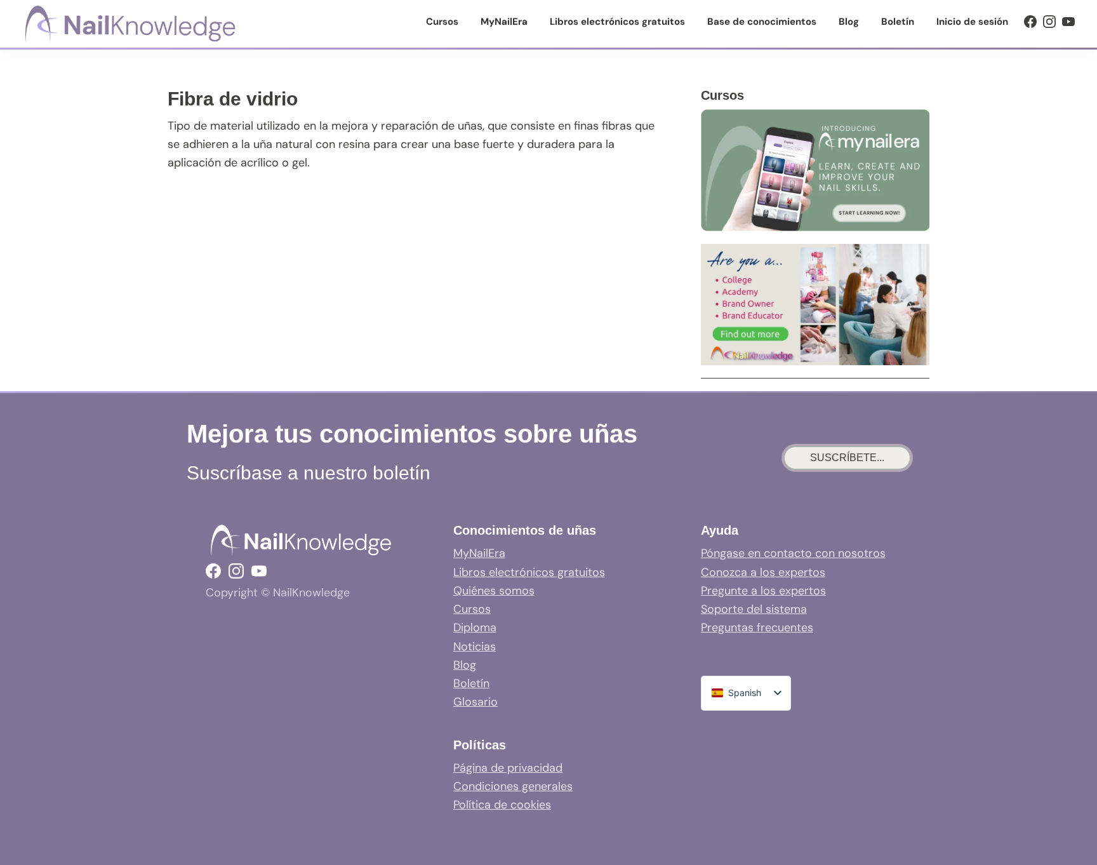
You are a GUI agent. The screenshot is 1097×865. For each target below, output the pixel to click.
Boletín (471, 683)
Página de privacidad (507, 767)
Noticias (474, 646)
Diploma (474, 627)
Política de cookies (502, 804)
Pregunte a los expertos (763, 590)
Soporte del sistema (754, 609)
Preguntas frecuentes (757, 627)
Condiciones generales (513, 786)
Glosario (475, 701)
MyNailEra (479, 553)
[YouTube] (1068, 21)
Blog (464, 665)
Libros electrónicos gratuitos (529, 572)
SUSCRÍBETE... (847, 457)
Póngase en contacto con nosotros (793, 553)
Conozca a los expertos (763, 572)
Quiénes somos (494, 590)
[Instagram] (1049, 21)
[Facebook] (1030, 21)
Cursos (472, 609)
